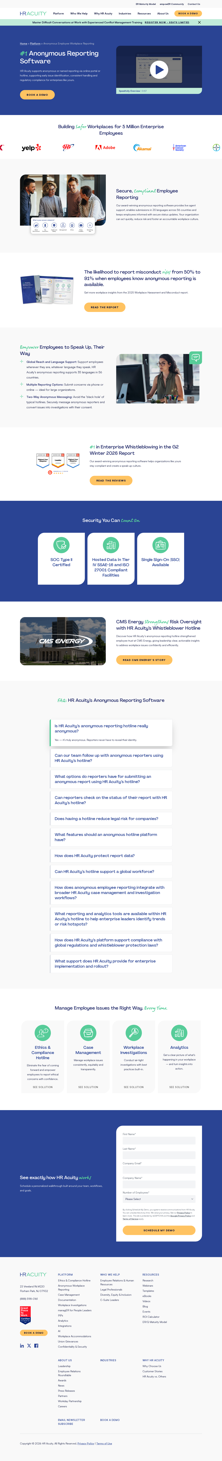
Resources (144, 13)
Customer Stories (153, 1371)
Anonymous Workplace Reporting (71, 1287)
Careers (62, 1406)
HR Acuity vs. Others (154, 1376)
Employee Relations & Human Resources (117, 1282)
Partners (62, 1396)
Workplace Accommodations (74, 1336)
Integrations (65, 1325)
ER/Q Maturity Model (155, 1322)
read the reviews (111, 480)
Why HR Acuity (103, 13)
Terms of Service (130, 1219)
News (61, 1385)
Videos (146, 1301)
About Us (163, 13)
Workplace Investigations (72, 1305)
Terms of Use (104, 1443)
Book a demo (188, 13)
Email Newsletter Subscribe (71, 1421)
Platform (58, 13)
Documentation (67, 1300)
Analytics (63, 1320)
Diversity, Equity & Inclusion (115, 1294)
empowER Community (172, 4)
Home (23, 43)
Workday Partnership (70, 1401)
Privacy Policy (86, 1443)
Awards (62, 1380)
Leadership (64, 1366)
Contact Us (194, 4)
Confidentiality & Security (72, 1346)
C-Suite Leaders (109, 1300)
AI (59, 1331)
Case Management (69, 1294)
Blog (145, 1306)
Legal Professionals (111, 1289)
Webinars (148, 1285)
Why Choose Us (152, 1366)
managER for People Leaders (74, 1310)
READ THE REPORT (105, 307)
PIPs (60, 1315)
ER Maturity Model (146, 4)
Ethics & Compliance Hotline (74, 1280)
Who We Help (79, 13)
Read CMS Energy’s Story (144, 660)
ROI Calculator (151, 1316)
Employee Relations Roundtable (69, 1373)
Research (148, 1280)
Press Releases (66, 1390)
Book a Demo (37, 94)
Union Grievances (68, 1341)
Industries (125, 13)
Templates (148, 1290)
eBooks (147, 1296)
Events (146, 1311)
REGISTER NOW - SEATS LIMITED (167, 22)
